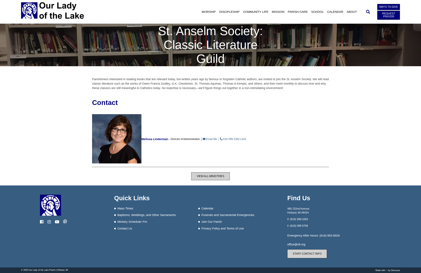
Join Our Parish (211, 221)
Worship (209, 11)
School (317, 11)
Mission (278, 11)
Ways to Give (388, 6)
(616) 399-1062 (299, 219)
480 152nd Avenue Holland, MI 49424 (298, 210)
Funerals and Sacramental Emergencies (227, 215)
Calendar (335, 11)
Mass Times (125, 208)
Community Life (255, 11)
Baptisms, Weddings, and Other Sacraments (146, 215)
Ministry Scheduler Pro (132, 221)
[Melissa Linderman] (116, 139)
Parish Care (298, 11)
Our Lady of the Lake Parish (42, 270)
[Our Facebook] (41, 222)
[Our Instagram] (49, 222)
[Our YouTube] (57, 222)
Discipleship (229, 11)
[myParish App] (65, 222)
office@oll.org (296, 244)
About (352, 11)
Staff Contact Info (307, 253)
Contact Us (124, 228)
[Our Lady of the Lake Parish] (52, 21)
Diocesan (395, 270)
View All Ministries (210, 176)
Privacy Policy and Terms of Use (222, 228)
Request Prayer (388, 15)
